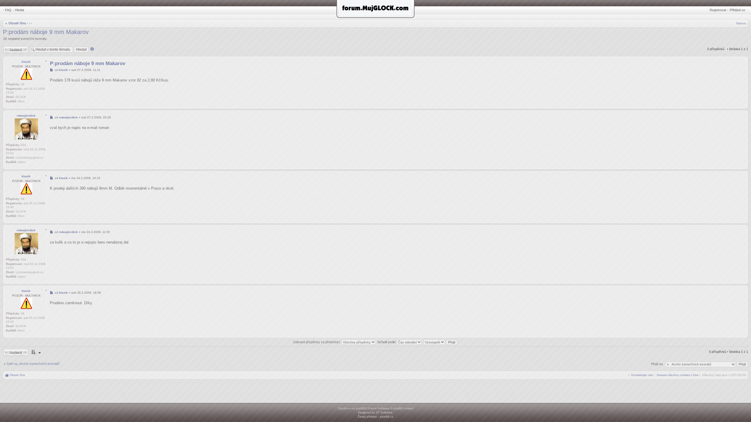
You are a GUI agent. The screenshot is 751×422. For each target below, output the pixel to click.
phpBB (360, 408)
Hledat (19, 10)
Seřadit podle (387, 342)
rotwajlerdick (26, 115)
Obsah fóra (17, 23)
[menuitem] (677, 375)
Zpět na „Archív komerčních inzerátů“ (33, 363)
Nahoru (741, 23)
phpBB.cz (386, 416)
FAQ (8, 10)
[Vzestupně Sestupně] (440, 342)
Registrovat (718, 10)
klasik (26, 61)
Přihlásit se (737, 10)
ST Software (384, 412)
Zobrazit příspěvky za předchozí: (317, 342)
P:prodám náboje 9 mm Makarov (46, 32)
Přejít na (657, 364)
